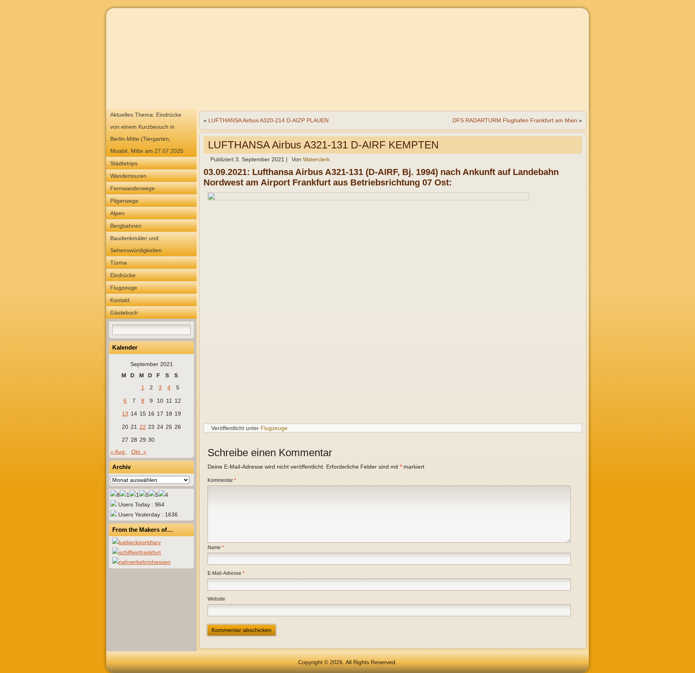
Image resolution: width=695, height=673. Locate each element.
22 (143, 427)
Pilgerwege (124, 201)
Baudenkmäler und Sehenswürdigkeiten (136, 244)
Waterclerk (316, 159)
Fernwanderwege (132, 188)
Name (216, 547)
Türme (118, 262)
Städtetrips (124, 163)
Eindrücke (123, 275)
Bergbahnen (126, 225)
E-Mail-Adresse (226, 573)
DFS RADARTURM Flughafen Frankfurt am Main (514, 120)
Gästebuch (124, 312)
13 (125, 413)
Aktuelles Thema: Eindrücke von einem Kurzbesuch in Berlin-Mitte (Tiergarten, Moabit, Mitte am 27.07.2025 (146, 132)
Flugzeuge (123, 287)
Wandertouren (128, 176)
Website (216, 599)
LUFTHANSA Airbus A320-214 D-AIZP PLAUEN (268, 120)
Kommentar (222, 480)
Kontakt (120, 300)
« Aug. (118, 452)
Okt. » (138, 452)
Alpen (117, 213)
